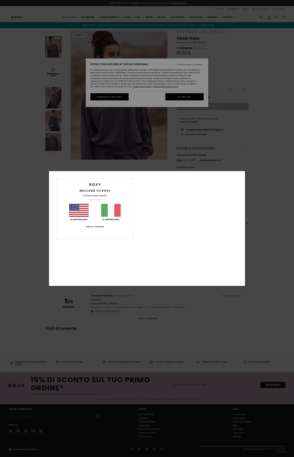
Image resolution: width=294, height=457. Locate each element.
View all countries (95, 226)
